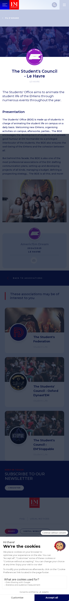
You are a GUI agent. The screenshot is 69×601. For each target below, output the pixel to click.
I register (14, 488)
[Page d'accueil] (14, 5)
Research (54, 4)
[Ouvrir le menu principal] (4, 5)
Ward (11, 531)
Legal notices (39, 519)
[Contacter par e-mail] (34, 260)
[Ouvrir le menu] (64, 5)
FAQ (22, 519)
